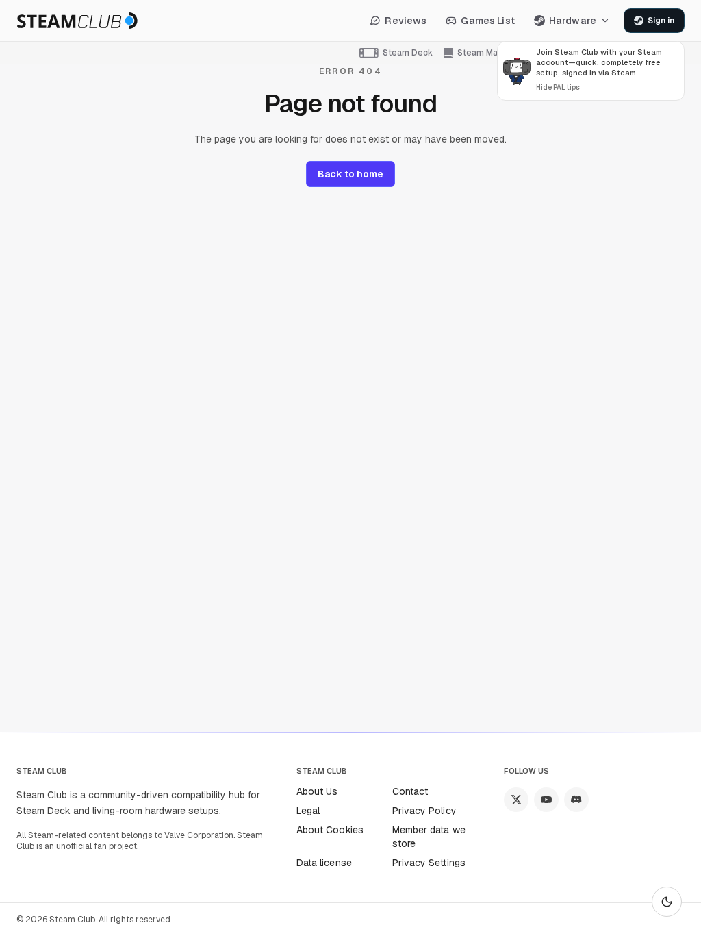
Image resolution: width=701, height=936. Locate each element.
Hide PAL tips (558, 87)
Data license (324, 863)
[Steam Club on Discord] (576, 799)
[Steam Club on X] (516, 799)
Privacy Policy (424, 810)
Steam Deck (408, 52)
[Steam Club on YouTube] (546, 799)
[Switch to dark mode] (667, 902)
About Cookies (330, 830)
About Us (317, 791)
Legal (308, 810)
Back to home (350, 174)
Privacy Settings (429, 863)
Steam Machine (488, 52)
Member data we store (429, 837)
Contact (410, 791)
